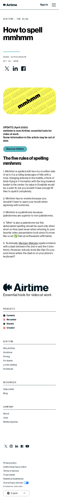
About (6, 413)
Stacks (10, 323)
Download (8, 369)
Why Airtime (9, 348)
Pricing (6, 356)
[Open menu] (54, 4)
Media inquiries (10, 422)
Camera (11, 315)
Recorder (11, 319)
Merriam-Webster (28, 243)
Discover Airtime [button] (15, 148)
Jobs (5, 417)
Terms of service (11, 471)
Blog (5, 393)
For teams (8, 360)
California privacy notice (14, 467)
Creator (11, 328)
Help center (8, 389)
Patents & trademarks (13, 478)
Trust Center (9, 475)
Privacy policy (10, 463)
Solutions (7, 352)
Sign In (44, 4)
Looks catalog (10, 364)
